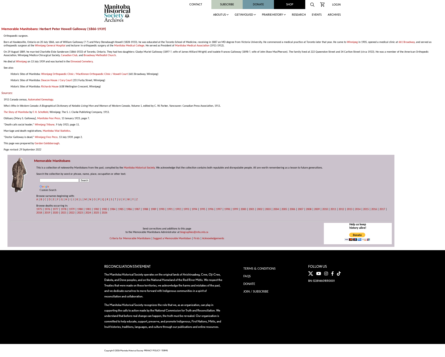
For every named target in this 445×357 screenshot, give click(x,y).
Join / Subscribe (256, 291)
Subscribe (227, 4)
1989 (153, 209)
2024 (88, 212)
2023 (80, 212)
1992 (178, 209)
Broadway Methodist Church (100, 55)
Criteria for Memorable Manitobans (130, 238)
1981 (88, 209)
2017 (382, 209)
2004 (276, 209)
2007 (300, 209)
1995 (202, 209)
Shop (289, 4)
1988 (145, 209)
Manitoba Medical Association (192, 45)
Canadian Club (69, 55)
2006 (292, 209)
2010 (325, 209)
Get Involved (244, 14)
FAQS (247, 276)
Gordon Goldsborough (47, 143)
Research (299, 14)
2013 (349, 209)
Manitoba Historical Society (139, 167)
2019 (47, 212)
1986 (129, 209)
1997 (219, 209)
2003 (268, 209)
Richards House (50, 86)
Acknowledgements (213, 238)
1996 (210, 209)
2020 (55, 212)
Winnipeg (352, 42)
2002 (259, 209)
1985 (121, 209)
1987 (137, 209)
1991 (170, 209)
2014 (358, 209)
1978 (63, 209)
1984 (112, 209)
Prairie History (272, 14)
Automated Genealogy (40, 99)
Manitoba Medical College (129, 45)
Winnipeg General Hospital (50, 45)
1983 (104, 209)
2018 (39, 212)
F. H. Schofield (40, 112)
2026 (104, 212)
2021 (63, 212)
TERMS (164, 350)
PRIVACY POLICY (152, 350)
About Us (219, 14)
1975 (39, 209)
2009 (317, 209)
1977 (55, 209)
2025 (96, 212)
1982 (96, 209)
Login (336, 4)
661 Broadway (407, 42)
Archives (334, 14)
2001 (251, 209)
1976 (47, 209)
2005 (284, 209)
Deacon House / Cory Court (56, 80)
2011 (333, 209)
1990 (161, 209)
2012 (341, 209)
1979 (72, 209)
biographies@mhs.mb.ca (194, 232)
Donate (258, 4)
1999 (235, 209)
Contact (195, 4)
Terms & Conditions (259, 268)
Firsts (197, 238)
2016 (374, 209)
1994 (194, 209)
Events (317, 14)
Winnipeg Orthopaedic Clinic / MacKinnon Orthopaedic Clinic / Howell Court (84, 74)
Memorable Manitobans (19, 29)
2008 (309, 209)
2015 (366, 209)
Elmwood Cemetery (82, 61)
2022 (72, 212)
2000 (243, 209)
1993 (186, 209)
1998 (227, 209)
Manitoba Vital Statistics (56, 131)
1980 (80, 209)
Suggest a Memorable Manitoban (172, 238)
